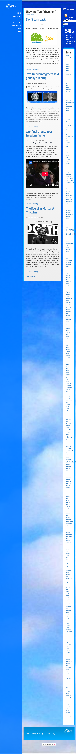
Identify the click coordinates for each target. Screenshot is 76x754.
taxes (67, 655)
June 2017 (69, 37)
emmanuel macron (69, 240)
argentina (68, 89)
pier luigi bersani (68, 560)
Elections (17, 22)
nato (67, 528)
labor (67, 413)
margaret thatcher (68, 484)
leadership (68, 425)
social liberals (68, 637)
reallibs (68, 597)
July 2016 (69, 44)
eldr (67, 227)
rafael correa (67, 594)
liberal (69, 437)
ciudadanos (69, 151)
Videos (18, 29)
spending (68, 644)
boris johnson (68, 118)
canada (68, 127)
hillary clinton (67, 365)
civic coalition (68, 154)
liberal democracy (68, 445)
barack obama (67, 109)
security (68, 623)
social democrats (69, 632)
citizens (68, 148)
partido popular (68, 548)
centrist (68, 142)
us (70, 695)
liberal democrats (70, 449)
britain (67, 121)
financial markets (68, 276)
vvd (70, 702)
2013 (67, 721)
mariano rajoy (68, 488)
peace (67, 557)
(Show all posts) (29, 14)
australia (68, 96)
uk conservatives (69, 680)
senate (68, 625)
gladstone (68, 309)
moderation (69, 523)
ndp (70, 528)
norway (68, 540)
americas (68, 74)
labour (68, 415)
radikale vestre (68, 590)
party (67, 551)
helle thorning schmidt (68, 349)
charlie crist (68, 145)
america (68, 66)
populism (68, 566)
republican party (68, 607)
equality (68, 251)
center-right (68, 133)
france (67, 283)
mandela (68, 481)
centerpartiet (69, 136)
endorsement (69, 243)
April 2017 (69, 39)
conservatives (70, 182)
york (67, 719)
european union (68, 265)
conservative (69, 180)
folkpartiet (68, 281)
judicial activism (68, 405)
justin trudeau (68, 409)
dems (69, 210)
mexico (68, 502)
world (67, 714)
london (68, 475)
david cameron (68, 190)
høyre (67, 379)
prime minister (68, 573)
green (67, 322)
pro (67, 576)
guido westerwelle (69, 331)
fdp (67, 273)
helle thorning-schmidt (68, 355)
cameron (68, 125)
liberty (68, 468)
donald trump (68, 217)
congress (68, 176)
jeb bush (68, 397)
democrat (68, 197)
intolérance (69, 387)
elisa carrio (69, 236)
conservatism (69, 178)
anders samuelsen (68, 78)
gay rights (68, 305)
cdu (67, 129)
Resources (16, 26)
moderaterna (69, 521)
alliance (68, 62)
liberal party (67, 454)
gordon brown (68, 316)
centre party (67, 139)
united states (67, 694)
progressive (69, 578)
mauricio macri (68, 497)
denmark (68, 212)
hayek (67, 345)
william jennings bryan (68, 706)
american (68, 68)
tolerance (68, 667)
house (67, 368)
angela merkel (68, 86)
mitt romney (68, 516)
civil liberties (68, 158)
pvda (67, 580)
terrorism (68, 657)
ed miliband (68, 224)
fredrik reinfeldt (68, 287)
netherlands (69, 534)
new (67, 536)
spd (67, 642)
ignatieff (68, 381)
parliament (69, 544)
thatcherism (69, 661)
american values (68, 71)
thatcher (68, 659)
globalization (69, 311)
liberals (68, 464)
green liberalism (68, 325)
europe (68, 262)
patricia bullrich (68, 554)
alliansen (68, 64)
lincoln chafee (68, 471)
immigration (69, 383)
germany (68, 307)
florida (67, 279)
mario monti (67, 493)
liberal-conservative (69, 458)
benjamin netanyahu (68, 114)
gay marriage (69, 301)
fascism (68, 271)
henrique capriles (68, 361)
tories (67, 669)
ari (66, 91)
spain (67, 640)
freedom (68, 292)
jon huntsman (69, 401)
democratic (69, 199)
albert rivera (67, 56)
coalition (68, 174)
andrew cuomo (68, 82)
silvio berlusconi (68, 628)
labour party (67, 418)
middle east (68, 510)
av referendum (69, 105)
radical (68, 583)
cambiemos (69, 123)
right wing (68, 617)
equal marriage (68, 248)
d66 (67, 187)
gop (67, 313)
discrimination (69, 214)
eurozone (68, 269)
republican (69, 604)
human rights (68, 376)
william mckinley (68, 711)
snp (67, 631)
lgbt (67, 430)
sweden (68, 652)
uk (67, 678)
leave (67, 427)
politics (68, 564)
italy (67, 396)
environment (69, 245)
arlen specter (68, 92)
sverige (68, 650)
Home (19, 13)
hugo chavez (67, 371)
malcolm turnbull (68, 478)
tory (67, 672)
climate (68, 168)
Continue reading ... (32, 69)
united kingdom (68, 690)
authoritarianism (70, 102)
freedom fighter (68, 295)
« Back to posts (30, 276)
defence (68, 193)
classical (68, 161)
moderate (68, 519)
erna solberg (68, 255)
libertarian (68, 466)
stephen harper (68, 647)
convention (69, 184)
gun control (67, 335)
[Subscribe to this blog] (65, 15)
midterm (68, 513)
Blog (19, 19)
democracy (69, 195)
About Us (17, 16)
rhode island (67, 613)
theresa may (68, 664)
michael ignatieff (68, 505)
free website (48, 744)
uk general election (68, 684)
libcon (67, 434)
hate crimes (67, 340)
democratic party (69, 203)
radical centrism (68, 586)
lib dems (68, 431)
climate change (68, 171)
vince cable (67, 701)
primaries (68, 570)
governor (68, 319)
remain (68, 602)
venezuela (68, 697)
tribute (67, 674)
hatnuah (68, 343)
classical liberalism (68, 164)
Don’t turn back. (36, 19)
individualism (69, 385)
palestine (68, 542)
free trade (68, 290)
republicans (69, 610)
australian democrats (68, 99)
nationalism (69, 525)
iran (67, 389)
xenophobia (69, 716)
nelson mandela (68, 531)
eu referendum (69, 259)
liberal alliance (68, 441)
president (68, 568)
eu (67, 258)
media (67, 500)
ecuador (68, 220)
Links (19, 32)
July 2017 (69, 35)
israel (67, 393)
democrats (68, 206)
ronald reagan (67, 620)
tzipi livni (68, 676)
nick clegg (69, 537)
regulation (68, 600)
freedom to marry (69, 299)
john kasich (69, 399)
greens (68, 328)
